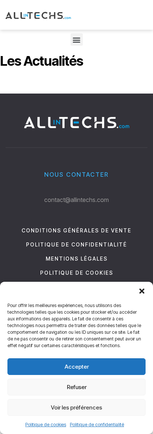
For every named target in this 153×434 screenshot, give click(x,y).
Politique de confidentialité (97, 424)
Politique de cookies (45, 424)
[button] (142, 291)
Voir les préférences (76, 407)
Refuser (77, 387)
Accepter (77, 366)
